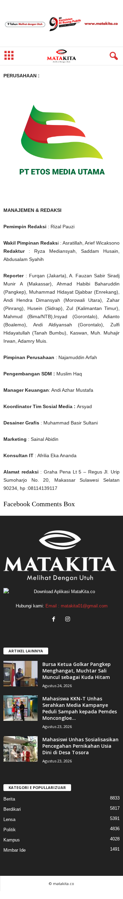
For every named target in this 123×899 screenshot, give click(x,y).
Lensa (9, 819)
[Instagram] (68, 619)
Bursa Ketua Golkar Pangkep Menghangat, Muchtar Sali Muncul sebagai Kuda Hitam (76, 670)
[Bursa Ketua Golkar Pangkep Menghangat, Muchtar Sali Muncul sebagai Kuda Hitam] (20, 673)
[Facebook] (55, 619)
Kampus (11, 839)
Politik (9, 829)
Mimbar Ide (14, 850)
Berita (9, 799)
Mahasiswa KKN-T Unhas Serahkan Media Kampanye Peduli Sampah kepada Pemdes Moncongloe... (79, 708)
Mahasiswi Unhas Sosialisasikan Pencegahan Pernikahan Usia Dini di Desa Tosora (80, 746)
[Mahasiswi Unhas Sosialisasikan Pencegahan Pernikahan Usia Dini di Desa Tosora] (20, 749)
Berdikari (12, 809)
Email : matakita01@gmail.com (76, 605)
